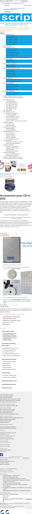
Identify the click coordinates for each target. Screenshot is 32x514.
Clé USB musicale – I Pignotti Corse (11, 475)
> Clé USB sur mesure (6, 339)
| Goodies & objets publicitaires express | (12, 96)
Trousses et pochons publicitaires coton (9, 414)
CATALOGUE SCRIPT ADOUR (7, 392)
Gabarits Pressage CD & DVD (7, 439)
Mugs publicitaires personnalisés (7, 419)
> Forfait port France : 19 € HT (8, 322)
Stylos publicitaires (10, 62)
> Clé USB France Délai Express (8, 334)
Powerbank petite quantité (12, 94)
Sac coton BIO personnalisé (12, 54)
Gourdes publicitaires (11, 67)
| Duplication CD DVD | (8, 83)
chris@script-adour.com (18, 3)
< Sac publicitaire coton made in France (10, 348)
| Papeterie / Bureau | (8, 59)
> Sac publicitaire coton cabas (8, 351)
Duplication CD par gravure (12, 84)
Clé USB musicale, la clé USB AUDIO (11, 483)
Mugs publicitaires (10, 65)
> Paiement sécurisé (6, 324)
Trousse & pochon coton (11, 55)
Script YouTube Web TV (5, 450)
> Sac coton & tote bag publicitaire (9, 350)
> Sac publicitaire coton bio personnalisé (10, 353)
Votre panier (7, 5)
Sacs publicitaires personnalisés (7, 409)
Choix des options (16, 299)
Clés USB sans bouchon (11, 42)
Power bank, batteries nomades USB (8, 405)
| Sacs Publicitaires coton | (9, 47)
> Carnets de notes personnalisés (8, 361)
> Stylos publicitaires (6, 363)
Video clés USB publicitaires (6, 396)
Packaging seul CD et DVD (12, 89)
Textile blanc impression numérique (14, 80)
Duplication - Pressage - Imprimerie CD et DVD (16, 173)
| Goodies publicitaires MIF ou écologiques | (13, 97)
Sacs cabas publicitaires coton (7, 411)
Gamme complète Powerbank (13, 92)
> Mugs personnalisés (6, 365)
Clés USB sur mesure (11, 44)
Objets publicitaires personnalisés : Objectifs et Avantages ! (17, 490)
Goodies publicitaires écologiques (8, 427)
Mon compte (6, 496)
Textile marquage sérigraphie (13, 81)
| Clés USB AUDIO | (7, 46)
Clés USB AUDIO (10, 88)
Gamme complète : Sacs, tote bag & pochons (16, 57)
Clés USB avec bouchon (11, 41)
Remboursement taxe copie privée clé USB (10, 399)
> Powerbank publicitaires (7, 340)
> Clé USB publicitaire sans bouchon (9, 336)
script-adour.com (13, 468)
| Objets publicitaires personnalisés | (11, 68)
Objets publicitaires (4, 422)
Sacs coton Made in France (12, 52)
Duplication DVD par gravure (12, 86)
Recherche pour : (4, 458)
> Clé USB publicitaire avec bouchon (9, 337)
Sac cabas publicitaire (11, 50)
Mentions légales (4, 459)
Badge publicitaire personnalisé (10, 477)
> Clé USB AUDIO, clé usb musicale (9, 335)
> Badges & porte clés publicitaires (9, 369)
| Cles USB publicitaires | (9, 34)
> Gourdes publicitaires (6, 367)
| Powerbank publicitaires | (9, 91)
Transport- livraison (4, 462)
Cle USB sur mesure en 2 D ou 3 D (8, 402)
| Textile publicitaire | (8, 78)
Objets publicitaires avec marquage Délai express (11, 417)
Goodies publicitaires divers (12, 76)
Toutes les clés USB (10, 36)
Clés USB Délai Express (11, 37)
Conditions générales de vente (7, 461)
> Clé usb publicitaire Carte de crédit (9, 333)
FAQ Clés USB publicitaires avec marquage (10, 400)
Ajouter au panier (16, 268)
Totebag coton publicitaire (12, 49)
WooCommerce (14, 494)
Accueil (1, 173)
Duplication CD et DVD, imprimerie (8, 433)
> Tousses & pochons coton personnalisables (11, 355)
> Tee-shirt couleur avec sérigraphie (9, 377)
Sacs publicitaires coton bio (6, 412)
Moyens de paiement (5, 464)
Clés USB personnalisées (6, 397)
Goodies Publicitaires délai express (8, 428)
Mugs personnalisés (10, 73)
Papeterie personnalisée (5, 420)
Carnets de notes (10, 60)
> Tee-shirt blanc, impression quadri (9, 375)
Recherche (25, 458)
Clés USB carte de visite (11, 39)
